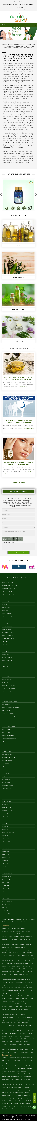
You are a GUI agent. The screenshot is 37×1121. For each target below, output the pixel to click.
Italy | (13, 1079)
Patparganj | (13, 1047)
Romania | (25, 1098)
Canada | (17, 1065)
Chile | (28, 1065)
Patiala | (22, 998)
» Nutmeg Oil (6, 860)
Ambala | (28, 931)
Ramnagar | (21, 1003)
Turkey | (14, 1106)
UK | (22, 1106)
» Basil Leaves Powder (8, 635)
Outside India (7, 1055)
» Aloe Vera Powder (7, 785)
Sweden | (17, 1103)
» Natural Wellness (7, 582)
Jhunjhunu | (12, 971)
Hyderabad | (16, 966)
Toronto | (8, 1106)
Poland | (4, 1098)
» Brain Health (6, 882)
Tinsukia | (29, 1017)
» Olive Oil (5, 663)
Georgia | (15, 1073)
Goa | (16, 958)
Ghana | (26, 1073)
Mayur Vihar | (5, 1041)
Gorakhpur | (22, 958)
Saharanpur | (30, 1006)
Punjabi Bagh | (28, 1047)
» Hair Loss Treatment (8, 832)
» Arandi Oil (5, 676)
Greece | (31, 1073)
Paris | (14, 1095)
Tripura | (4, 1020)
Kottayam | (5, 979)
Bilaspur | (28, 944)
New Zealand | (20, 1092)
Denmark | (5, 1071)
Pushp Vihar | (6, 1049)
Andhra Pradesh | (18, 933)
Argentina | (19, 1057)
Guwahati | (28, 960)
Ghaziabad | (5, 958)
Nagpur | (9, 993)
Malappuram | (6, 985)
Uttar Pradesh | (24, 1020)
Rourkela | (17, 1006)
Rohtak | (11, 1006)
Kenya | (17, 1082)
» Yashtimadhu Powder (8, 616)
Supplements (18, 277)
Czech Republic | (21, 1068)
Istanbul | (9, 1079)
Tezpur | (18, 1014)
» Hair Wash (5, 610)
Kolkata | (22, 977)
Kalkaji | (22, 1036)
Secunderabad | (6, 1009)
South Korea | (5, 1103)
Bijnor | (17, 944)
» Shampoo (5, 741)
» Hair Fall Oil (6, 913)
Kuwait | (21, 1082)
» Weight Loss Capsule (8, 691)
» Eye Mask (5, 910)
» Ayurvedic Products (8, 594)
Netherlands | (6, 1092)
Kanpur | (4, 974)
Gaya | (32, 955)
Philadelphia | (20, 1095)
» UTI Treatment (6, 898)
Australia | (26, 1057)
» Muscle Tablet (6, 876)
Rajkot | (16, 1003)
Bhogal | (10, 1028)
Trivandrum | (10, 1020)
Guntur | (9, 960)
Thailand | (28, 1103)
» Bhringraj (5, 773)
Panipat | (11, 998)
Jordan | (4, 1082)
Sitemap (15, 1117)
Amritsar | (4, 933)
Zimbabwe (30, 1108)
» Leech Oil (5, 648)
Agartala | (4, 928)
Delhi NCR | (16, 952)
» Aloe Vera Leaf (6, 788)
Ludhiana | (11, 982)
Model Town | (19, 1041)
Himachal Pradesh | (24, 963)
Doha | (10, 1071)
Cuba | (15, 1068)
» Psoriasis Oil (6, 838)
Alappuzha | (5, 931)
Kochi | (11, 977)
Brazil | (9, 1063)
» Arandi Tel (5, 863)
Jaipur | (10, 968)
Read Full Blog (22, 386)
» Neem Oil (5, 835)
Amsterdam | (12, 1057)
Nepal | (32, 1090)
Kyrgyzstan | (28, 1082)
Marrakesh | (14, 1087)
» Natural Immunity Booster (10, 716)
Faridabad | (5, 955)
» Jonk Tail (5, 641)
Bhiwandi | (17, 942)
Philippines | (27, 1095)
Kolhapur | (16, 977)
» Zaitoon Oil (6, 848)
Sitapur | (9, 1012)
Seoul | (17, 1100)
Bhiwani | (24, 942)
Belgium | (24, 1060)
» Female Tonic (6, 766)
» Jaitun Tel (5, 851)
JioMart (30, 144)
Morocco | (10, 1090)
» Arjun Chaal (6, 729)
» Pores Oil (5, 820)
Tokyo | (4, 1106)
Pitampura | (20, 1047)
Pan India (5, 926)
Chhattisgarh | (6, 950)
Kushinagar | (27, 979)
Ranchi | (27, 1003)
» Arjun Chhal (6, 732)
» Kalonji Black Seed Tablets (10, 720)
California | (26, 1063)
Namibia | (27, 1090)
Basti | (22, 939)
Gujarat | (4, 960)
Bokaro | (4, 947)
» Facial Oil (5, 816)
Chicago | (23, 1065)
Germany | (21, 1073)
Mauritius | (21, 1087)
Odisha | (29, 995)
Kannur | (29, 971)
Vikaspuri (31, 1052)
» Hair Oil (5, 604)
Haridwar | (10, 963)
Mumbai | (16, 990)
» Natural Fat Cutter (8, 698)
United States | (6, 1108)
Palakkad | (5, 998)
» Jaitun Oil (5, 666)
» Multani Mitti (6, 751)
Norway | (4, 1095)
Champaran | (10, 947)
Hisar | (33, 963)
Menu (18, 25)
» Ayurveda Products (8, 591)
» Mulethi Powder (7, 760)
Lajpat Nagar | (13, 1038)
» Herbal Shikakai (7, 626)
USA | (12, 1108)
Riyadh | (19, 1098)
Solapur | (14, 1012)
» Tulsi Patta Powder (8, 632)
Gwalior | (4, 963)
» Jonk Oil (5, 644)
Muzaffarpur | (23, 990)
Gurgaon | (15, 960)
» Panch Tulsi (6, 748)
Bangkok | (11, 1060)
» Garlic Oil (5, 870)
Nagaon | (4, 993)
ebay (7, 135)
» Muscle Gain (6, 704)
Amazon (17, 144)
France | (9, 1073)
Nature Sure (8, 64)
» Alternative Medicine (8, 588)
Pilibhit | (32, 998)
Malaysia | (26, 1084)
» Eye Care (5, 907)
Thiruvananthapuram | (8, 1017)
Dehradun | (5, 952)
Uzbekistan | (17, 1108)
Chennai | (25, 947)
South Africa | (30, 1100)
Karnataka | (15, 974)
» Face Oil (5, 813)
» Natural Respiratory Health (10, 707)
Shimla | (18, 1009)
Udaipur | (17, 1020)
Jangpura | (12, 1036)
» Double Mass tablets (8, 688)
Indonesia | (24, 1076)
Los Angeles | (11, 1084)
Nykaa (5, 146)
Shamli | (13, 1009)
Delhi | (10, 952)
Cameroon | (12, 1065)
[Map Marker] (21, 1)
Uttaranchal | (14, 1022)
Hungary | (12, 1076)
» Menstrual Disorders (8, 770)
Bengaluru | (27, 939)
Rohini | (31, 1049)
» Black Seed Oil (6, 654)
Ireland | (29, 1076)
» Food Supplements (8, 601)
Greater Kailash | (13, 1033)
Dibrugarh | (23, 952)
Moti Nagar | (27, 1041)
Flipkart (24, 144)
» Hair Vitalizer (6, 776)
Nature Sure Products (18, 491)
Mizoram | (30, 987)
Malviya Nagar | (29, 1038)
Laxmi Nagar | (21, 1038)
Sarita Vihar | (10, 1052)
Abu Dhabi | (5, 1057)
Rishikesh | (5, 1006)
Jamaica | (23, 1079)
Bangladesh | (17, 1060)
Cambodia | (5, 1065)
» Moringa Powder (7, 754)
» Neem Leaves (6, 795)
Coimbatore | (13, 950)
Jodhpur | (19, 971)
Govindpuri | (5, 1033)
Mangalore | (23, 985)
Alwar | (23, 931)
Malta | (4, 1087)
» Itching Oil (5, 866)
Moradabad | (10, 990)
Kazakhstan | (10, 1082)
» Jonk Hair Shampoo (8, 745)
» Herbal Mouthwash (8, 735)
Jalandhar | (15, 968)
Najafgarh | (16, 993)
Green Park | (22, 1033)
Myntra (12, 146)
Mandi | (12, 985)
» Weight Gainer (6, 807)
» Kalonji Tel (5, 823)
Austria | (31, 1057)
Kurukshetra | (19, 979)
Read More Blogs (18, 482)
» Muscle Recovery (7, 873)
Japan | (29, 1079)
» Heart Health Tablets (8, 726)
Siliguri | (4, 1012)
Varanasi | (4, 1025)
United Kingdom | (29, 1106)
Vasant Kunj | (24, 1052)
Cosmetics (18, 341)
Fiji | (28, 1071)
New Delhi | (18, 995)
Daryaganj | (5, 1030)
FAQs (10, 1117)
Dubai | (14, 1071)
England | (24, 1071)
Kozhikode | (11, 979)
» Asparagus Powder (8, 623)
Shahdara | (17, 1052)
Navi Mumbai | (11, 995)
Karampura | (28, 1036)
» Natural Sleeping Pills (8, 713)
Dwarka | (30, 1030)
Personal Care (18, 309)
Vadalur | (20, 1022)
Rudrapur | (23, 1006)
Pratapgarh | (5, 1001)
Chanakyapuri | (17, 1028)
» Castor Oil (5, 673)
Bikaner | (22, 944)
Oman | (9, 1095)
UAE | (18, 1106)
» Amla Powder (6, 801)
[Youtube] (16, 1)
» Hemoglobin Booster (8, 757)
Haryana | (16, 963)
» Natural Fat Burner (8, 695)
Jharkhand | (5, 971)
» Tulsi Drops (6, 904)
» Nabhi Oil (5, 826)
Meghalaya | (10, 987)
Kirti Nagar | (5, 1038)
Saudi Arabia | (11, 1100)
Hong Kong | (5, 1076)
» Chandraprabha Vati (8, 891)
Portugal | (10, 1098)
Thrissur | (23, 1017)
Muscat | (21, 1090)
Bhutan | (4, 1063)
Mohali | (4, 990)
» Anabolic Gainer (7, 810)
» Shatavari (5, 763)
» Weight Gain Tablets (8, 685)
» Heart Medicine (7, 901)
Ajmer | (26, 928)
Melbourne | (28, 1087)
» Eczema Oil (6, 841)
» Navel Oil (5, 829)
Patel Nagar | (5, 1047)
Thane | (23, 1014)
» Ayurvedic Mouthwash (9, 738)
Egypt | (19, 1071)
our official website (23, 133)
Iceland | (17, 1076)
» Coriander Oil (6, 682)
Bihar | (13, 944)
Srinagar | (26, 1012)
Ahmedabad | (15, 928)
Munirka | (4, 1044)
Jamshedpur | (28, 968)
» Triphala (5, 804)
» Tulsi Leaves (6, 782)
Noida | (24, 995)
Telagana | (12, 1014)
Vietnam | (24, 1108)
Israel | (4, 1079)
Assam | (16, 936)
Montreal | (5, 1090)
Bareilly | (11, 939)
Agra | (9, 928)
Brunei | (14, 1063)
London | (4, 1084)
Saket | (4, 1052)
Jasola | (17, 1036)
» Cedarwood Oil (7, 679)
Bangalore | (5, 939)
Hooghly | (4, 966)
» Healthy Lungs (6, 879)
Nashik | (4, 995)
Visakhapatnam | (12, 1025)
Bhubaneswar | (6, 944)
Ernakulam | (30, 952)
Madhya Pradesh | (20, 982)
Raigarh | (27, 1001)
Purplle (30, 146)
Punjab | (22, 1001)
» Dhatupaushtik (7, 798)
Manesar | (17, 985)
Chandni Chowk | (26, 1028)
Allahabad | (17, 931)
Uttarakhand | (6, 1022)
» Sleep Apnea (6, 885)
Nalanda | (22, 993)
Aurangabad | (22, 936)
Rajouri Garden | (24, 1049)
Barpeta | (17, 939)
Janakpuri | (5, 1036)
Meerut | (4, 987)
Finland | (4, 1073)
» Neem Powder (6, 791)
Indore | (28, 966)
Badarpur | (29, 1025)
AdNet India (26, 1119)
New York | (13, 1092)
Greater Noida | (30, 958)
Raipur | (4, 1003)
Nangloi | (10, 1044)
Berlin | (30, 1060)
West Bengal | (21, 1025)
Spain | (12, 1103)
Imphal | (22, 966)
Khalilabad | (5, 977)
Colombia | (5, 1068)
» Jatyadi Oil (5, 854)
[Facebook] (14, 1)
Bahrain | (4, 1060)
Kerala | (28, 974)
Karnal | (9, 974)
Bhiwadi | (11, 942)
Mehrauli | (13, 1041)
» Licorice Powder (7, 619)
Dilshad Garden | (23, 1030)
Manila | (8, 1087)
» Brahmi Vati (6, 888)
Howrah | (10, 966)
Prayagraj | (12, 1001)
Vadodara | (26, 1022)
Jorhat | (24, 971)
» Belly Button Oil (7, 657)
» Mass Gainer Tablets (8, 638)
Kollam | (27, 977)
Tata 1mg (21, 146)
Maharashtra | (29, 982)
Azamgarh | (29, 936)
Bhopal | (29, 942)
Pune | (18, 1001)
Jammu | (21, 968)
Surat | (31, 1012)
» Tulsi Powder (6, 779)
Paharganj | (26, 1044)
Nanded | (28, 993)
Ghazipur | (12, 958)
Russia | (4, 1100)
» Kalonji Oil (5, 651)
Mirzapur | (24, 987)
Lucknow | (5, 982)
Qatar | (15, 1098)
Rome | (30, 1098)
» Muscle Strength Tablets (9, 701)
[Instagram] (19, 1)
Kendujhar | (22, 974)
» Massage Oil (6, 607)
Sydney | (22, 1103)
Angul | (25, 933)
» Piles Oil (5, 669)
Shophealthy (18, 147)
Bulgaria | (20, 1063)
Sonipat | (20, 1012)
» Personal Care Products (9, 598)
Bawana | (4, 1028)
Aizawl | (21, 928)
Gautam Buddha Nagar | (23, 955)
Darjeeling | (26, 950)
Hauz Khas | (29, 1033)
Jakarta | (18, 1079)
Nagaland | (31, 990)
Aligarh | (11, 931)
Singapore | (22, 1100)
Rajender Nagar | (14, 1049)
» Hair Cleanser (6, 613)
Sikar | (23, 1009)
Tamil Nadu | (5, 1014)
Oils (18, 245)
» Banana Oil (6, 857)
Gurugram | (21, 960)
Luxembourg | (19, 1084)
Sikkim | (27, 1009)
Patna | (27, 998)
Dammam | (30, 1068)
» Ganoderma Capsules (8, 723)
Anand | (10, 933)
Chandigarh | (18, 947)
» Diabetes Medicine (7, 895)
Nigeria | (27, 1092)
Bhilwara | (5, 942)
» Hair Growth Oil (7, 660)
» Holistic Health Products (9, 585)
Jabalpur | (4, 968)
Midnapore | (17, 987)
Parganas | (17, 998)
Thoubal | (17, 1017)
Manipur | (30, 985)
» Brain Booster (6, 710)
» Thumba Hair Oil (7, 845)
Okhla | (21, 1044)
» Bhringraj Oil (6, 629)
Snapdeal (6, 147)
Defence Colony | (13, 1030)
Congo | (10, 1068)
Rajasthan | (10, 1003)
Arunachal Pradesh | (7, 936)
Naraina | (16, 1044)
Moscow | (16, 1090)
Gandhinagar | (13, 955)
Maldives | (32, 1084)
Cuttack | (20, 950)
